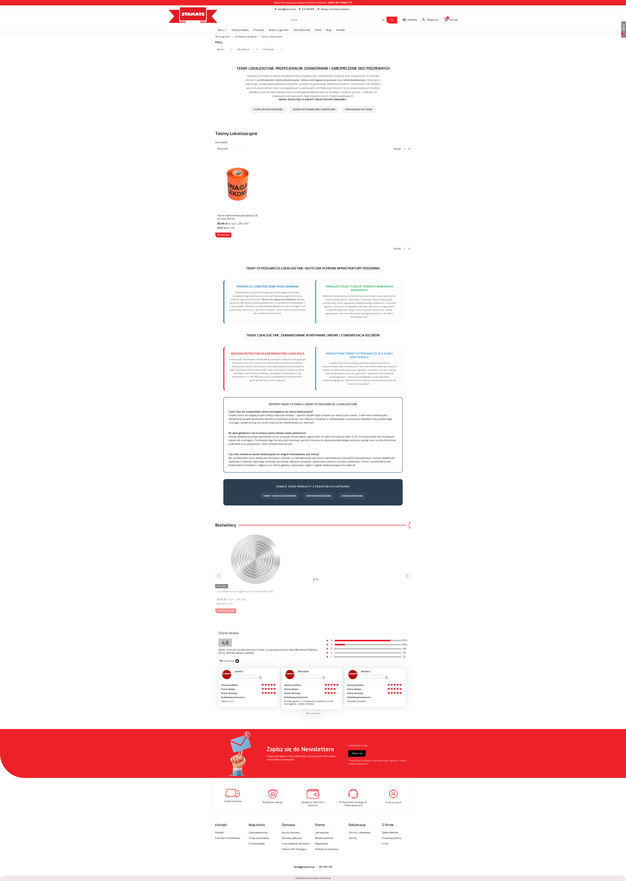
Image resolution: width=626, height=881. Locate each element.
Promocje (258, 30)
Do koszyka (223, 234)
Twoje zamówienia (259, 838)
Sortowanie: (221, 142)
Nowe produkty (240, 30)
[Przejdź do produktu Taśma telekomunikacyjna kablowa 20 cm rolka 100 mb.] (237, 184)
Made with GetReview (49, 876)
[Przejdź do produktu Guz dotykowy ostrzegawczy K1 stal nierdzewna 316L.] (256, 560)
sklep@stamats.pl (287, 9)
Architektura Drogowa (246, 36)
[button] (392, 20)
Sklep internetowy (311, 878)
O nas (385, 843)
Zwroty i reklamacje (359, 832)
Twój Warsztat (301, 30)
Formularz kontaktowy (227, 838)
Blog (328, 30)
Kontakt (340, 30)
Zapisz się (357, 753)
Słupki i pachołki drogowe (268, 109)
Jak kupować (322, 832)
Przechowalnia (257, 843)
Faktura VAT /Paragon (294, 849)
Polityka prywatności (326, 849)
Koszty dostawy (291, 832)
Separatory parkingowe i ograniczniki (313, 109)
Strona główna (222, 36)
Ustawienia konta (258, 832)
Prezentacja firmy (391, 838)
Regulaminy (321, 843)
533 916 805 (308, 9)
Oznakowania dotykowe (359, 109)
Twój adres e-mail (357, 745)
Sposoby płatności (292, 838)
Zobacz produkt (225, 610)
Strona (397, 149)
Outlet (318, 30)
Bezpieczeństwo (324, 838)
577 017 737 (325, 867)
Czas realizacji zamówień (295, 843)
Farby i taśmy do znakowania (279, 496)
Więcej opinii (313, 713)
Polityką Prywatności (358, 763)
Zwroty (353, 838)
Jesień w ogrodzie (278, 30)
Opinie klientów (390, 832)
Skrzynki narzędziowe (318, 496)
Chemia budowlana (352, 496)
